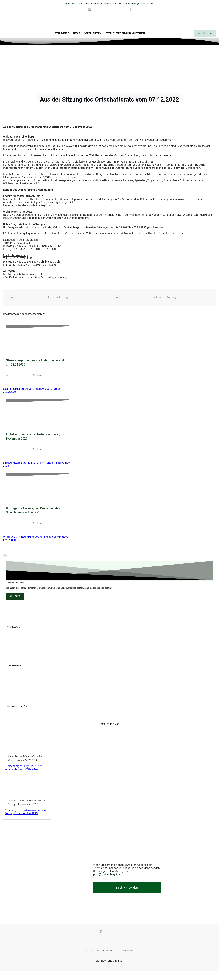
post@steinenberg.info (107, 874)
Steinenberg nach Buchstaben (140, 3)
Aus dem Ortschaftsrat (105, 3)
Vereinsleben (70, 3)
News (122, 3)
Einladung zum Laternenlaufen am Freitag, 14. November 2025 (25, 812)
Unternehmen (85, 3)
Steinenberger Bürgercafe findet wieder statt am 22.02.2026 (24, 767)
